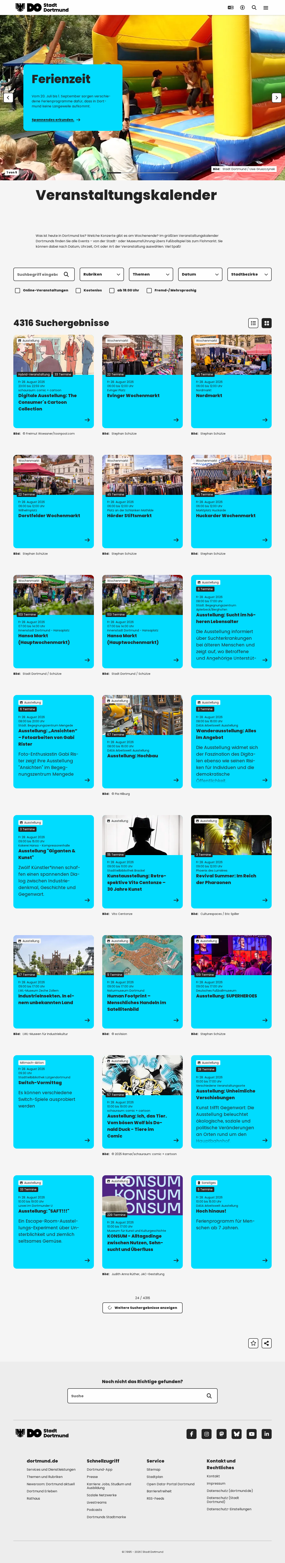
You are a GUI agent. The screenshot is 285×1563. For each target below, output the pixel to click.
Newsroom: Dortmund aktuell (51, 1484)
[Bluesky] (237, 1434)
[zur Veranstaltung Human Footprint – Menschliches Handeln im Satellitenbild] (142, 982)
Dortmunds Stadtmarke (106, 1517)
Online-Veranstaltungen (45, 290)
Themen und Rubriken (45, 1476)
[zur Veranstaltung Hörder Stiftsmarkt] (142, 501)
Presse (92, 1476)
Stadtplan (155, 1476)
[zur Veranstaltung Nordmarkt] (231, 381)
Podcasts (94, 1509)
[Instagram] (207, 1434)
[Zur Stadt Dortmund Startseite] (42, 7)
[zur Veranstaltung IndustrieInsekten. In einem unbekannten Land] (53, 982)
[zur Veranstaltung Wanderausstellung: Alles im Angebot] (231, 741)
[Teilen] (267, 1343)
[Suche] (209, 1396)
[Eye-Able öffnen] (242, 7)
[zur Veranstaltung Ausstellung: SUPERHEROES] (231, 982)
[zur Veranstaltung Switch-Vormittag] (53, 1102)
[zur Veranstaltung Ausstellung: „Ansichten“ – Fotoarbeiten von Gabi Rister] (53, 741)
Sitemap (153, 1469)
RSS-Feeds (155, 1498)
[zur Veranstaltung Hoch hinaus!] (231, 1222)
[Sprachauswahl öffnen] (231, 7)
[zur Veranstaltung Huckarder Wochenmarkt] (231, 501)
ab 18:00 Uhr (128, 290)
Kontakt (213, 1476)
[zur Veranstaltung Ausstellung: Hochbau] (142, 741)
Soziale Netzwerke (102, 1495)
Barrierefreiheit (159, 1491)
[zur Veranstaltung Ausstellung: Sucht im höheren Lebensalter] (231, 621)
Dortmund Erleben (42, 1491)
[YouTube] (252, 1434)
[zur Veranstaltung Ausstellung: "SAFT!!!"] (53, 1222)
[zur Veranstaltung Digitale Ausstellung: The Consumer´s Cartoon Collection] (53, 381)
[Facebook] (192, 1434)
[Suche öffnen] (254, 7)
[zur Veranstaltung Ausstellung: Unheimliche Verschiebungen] (231, 1102)
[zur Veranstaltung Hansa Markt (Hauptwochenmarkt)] (53, 621)
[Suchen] (66, 274)
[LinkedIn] (267, 1434)
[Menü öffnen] (266, 7)
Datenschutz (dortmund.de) (230, 1490)
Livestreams (97, 1502)
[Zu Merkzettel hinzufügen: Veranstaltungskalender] (253, 1343)
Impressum (216, 1483)
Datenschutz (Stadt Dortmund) (223, 1499)
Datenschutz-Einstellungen (229, 1509)
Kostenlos (93, 290)
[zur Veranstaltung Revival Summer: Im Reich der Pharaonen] (231, 861)
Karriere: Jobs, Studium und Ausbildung (109, 1486)
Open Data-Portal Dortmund (170, 1484)
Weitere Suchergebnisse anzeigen (146, 1307)
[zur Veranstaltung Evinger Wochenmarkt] (142, 381)
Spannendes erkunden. (53, 119)
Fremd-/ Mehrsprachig (175, 290)
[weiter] (277, 98)
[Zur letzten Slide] (8, 98)
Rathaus (33, 1498)
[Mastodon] (222, 1434)
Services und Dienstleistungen (51, 1469)
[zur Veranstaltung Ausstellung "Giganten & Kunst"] (53, 861)
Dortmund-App (99, 1469)
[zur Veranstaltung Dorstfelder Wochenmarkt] (53, 501)
